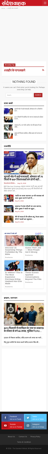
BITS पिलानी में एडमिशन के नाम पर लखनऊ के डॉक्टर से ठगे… (29, 118)
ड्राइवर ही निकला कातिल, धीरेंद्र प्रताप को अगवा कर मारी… (28, 134)
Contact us (23, 436)
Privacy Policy (35, 436)
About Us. (11, 436)
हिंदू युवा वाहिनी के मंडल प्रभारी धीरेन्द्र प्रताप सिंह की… (22, 342)
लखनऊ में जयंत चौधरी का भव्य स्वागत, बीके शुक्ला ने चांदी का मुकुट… (28, 207)
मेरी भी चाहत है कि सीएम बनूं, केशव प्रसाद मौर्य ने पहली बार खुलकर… (29, 218)
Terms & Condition (24, 442)
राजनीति (6, 152)
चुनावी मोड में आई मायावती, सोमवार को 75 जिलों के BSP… (28, 110)
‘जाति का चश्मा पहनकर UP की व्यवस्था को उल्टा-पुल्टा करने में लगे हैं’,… (29, 197)
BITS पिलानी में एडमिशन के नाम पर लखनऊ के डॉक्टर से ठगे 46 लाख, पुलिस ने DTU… (24, 329)
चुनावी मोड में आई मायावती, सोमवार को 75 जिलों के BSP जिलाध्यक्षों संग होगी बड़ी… (23, 178)
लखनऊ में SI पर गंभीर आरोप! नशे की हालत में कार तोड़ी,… (28, 126)
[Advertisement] (24, 36)
